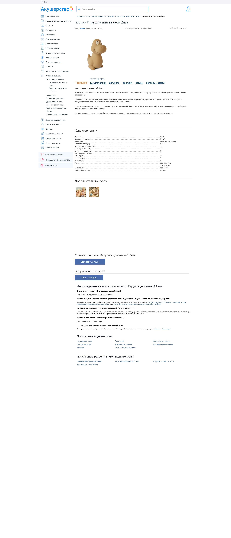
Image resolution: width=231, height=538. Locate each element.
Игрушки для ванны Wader (87, 365)
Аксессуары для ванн (55, 99)
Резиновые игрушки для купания (58, 89)
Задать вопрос (89, 277)
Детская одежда (53, 39)
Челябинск (157, 304)
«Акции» (157, 329)
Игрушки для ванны (55, 79)
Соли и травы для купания (57, 114)
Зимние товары (52, 57)
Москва (150, 302)
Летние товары (52, 147)
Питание (49, 67)
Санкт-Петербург (160, 302)
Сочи (125, 304)
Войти (188, 11)
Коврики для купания (55, 105)
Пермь (147, 304)
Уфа (151, 304)
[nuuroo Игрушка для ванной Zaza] (97, 54)
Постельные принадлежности (58, 21)
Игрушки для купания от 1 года (58, 84)
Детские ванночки (54, 102)
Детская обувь (52, 44)
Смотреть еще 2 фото (97, 79)
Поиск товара (79, 9)
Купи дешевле (51, 165)
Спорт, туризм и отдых (55, 53)
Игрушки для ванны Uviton (163, 361)
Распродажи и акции (54, 154)
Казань (168, 302)
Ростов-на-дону (133, 304)
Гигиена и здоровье (54, 62)
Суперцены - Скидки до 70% (57, 160)
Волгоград (88, 304)
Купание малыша (53, 76)
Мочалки (50, 111)
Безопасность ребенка (56, 120)
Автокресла (51, 30)
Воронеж (95, 304)
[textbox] (112, 9)
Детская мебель (53, 16)
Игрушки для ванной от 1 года (126, 361)
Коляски (49, 25)
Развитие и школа (53, 138)
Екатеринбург (104, 304)
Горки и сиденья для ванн (56, 108)
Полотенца (51, 95)
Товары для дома (53, 143)
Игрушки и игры (52, 48)
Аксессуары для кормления (57, 71)
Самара (141, 304)
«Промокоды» (166, 329)
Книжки (49, 129)
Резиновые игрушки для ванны (89, 361)
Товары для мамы (53, 124)
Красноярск (176, 302)
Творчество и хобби (54, 134)
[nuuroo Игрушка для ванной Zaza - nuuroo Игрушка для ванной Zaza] (81, 192)
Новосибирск (118, 304)
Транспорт (50, 34)
